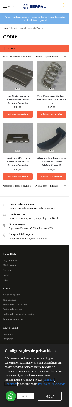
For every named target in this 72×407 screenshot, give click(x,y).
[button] (63, 6)
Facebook (8, 334)
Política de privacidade (15, 304)
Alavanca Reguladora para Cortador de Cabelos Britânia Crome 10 (51, 162)
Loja (5, 280)
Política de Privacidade (51, 383)
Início (5, 28)
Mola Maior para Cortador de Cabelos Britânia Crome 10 (51, 100)
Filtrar (12, 48)
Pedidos (7, 275)
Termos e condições (13, 319)
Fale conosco (9, 299)
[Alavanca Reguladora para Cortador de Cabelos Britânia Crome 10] (52, 138)
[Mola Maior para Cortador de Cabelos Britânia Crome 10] (52, 76)
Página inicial (10, 260)
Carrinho (7, 270)
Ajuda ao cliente (11, 295)
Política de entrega (12, 309)
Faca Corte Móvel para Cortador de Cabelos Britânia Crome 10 (18, 162)
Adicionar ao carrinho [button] (17, 114)
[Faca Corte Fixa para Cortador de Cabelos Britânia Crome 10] (18, 76)
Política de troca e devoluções (18, 314)
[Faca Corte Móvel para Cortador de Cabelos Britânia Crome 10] (18, 138)
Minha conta (9, 265)
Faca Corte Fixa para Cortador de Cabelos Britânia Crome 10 (17, 100)
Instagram (8, 338)
